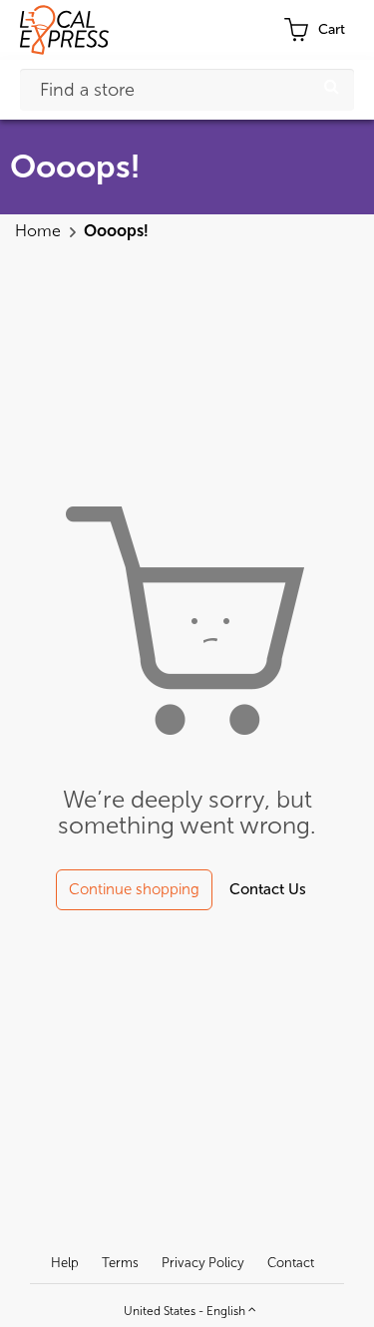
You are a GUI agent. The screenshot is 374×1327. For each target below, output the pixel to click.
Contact (290, 1262)
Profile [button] (237, 30)
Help (65, 1262)
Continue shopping (134, 889)
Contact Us (267, 889)
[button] (187, 1307)
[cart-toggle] (314, 30)
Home (40, 230)
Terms (120, 1262)
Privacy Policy (203, 1262)
